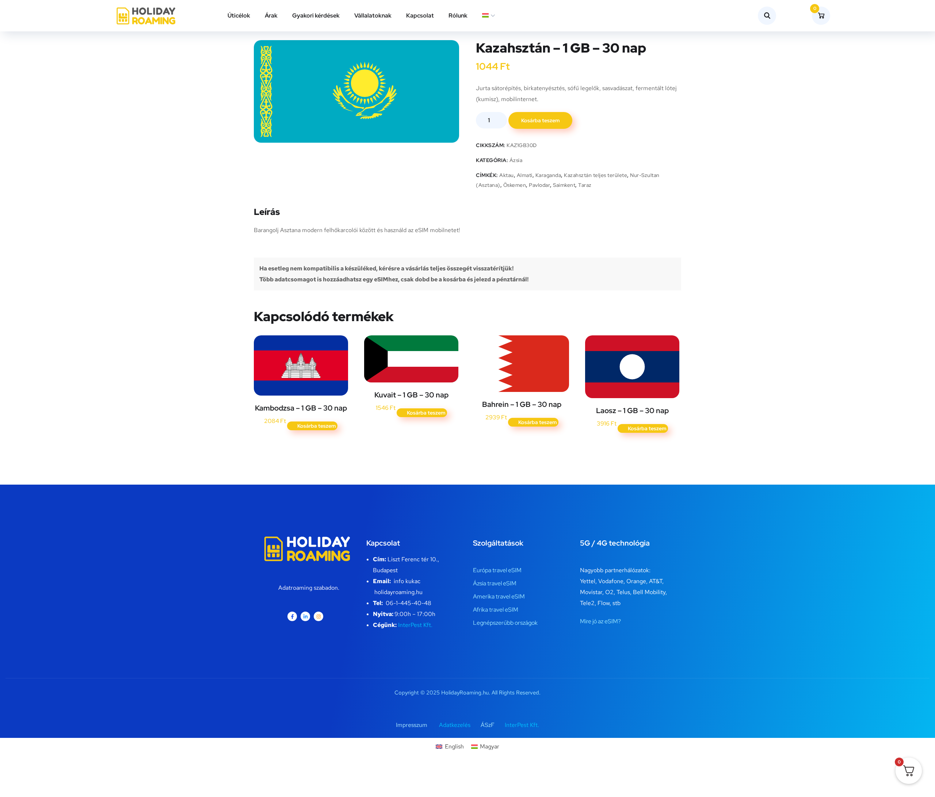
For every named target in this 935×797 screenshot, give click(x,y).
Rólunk (458, 15)
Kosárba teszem (540, 120)
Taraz (585, 185)
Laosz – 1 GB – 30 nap (632, 410)
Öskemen (514, 185)
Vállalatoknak (373, 15)
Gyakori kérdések (316, 15)
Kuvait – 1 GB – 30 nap (411, 395)
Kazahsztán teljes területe (595, 175)
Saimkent (564, 185)
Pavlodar (539, 185)
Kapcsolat (420, 15)
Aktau (506, 175)
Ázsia (516, 160)
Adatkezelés (454, 725)
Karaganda (548, 175)
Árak (271, 15)
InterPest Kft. (415, 625)
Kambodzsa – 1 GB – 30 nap (301, 408)
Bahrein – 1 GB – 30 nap (521, 404)
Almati (525, 175)
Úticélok (239, 15)
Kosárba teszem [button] (316, 426)
